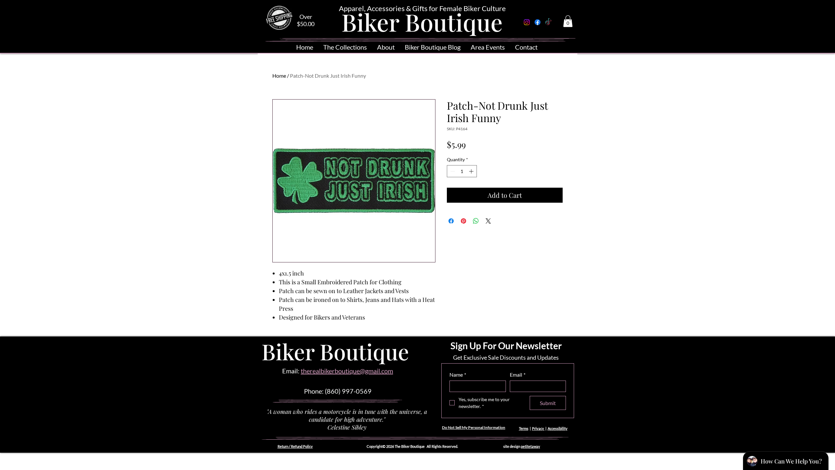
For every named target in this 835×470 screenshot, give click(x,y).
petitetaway (530, 446)
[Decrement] (452, 171)
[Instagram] (527, 22)
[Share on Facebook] (451, 221)
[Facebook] (537, 22)
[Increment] (472, 171)
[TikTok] (548, 22)
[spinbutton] (462, 171)
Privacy (538, 428)
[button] (568, 21)
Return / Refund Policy (295, 446)
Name (457, 374)
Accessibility (558, 428)
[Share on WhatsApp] (476, 221)
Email (517, 374)
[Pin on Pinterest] (463, 221)
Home (279, 75)
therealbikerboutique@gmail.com (347, 371)
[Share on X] (488, 221)
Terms (523, 428)
